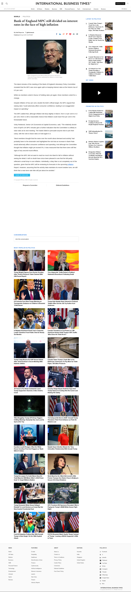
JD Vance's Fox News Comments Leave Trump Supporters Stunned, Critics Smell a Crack (28, 390)
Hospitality (34, 554)
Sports (10, 577)
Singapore (79, 557)
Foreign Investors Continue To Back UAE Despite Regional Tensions (96, 122)
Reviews (103, 9)
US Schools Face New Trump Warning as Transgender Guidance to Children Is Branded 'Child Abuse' (29, 303)
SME (61, 9)
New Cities (34, 577)
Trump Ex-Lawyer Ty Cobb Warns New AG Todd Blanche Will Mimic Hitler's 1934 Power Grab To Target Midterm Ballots (29, 478)
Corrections (57, 565)
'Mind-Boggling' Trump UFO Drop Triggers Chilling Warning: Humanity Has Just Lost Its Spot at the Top (29, 420)
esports (33, 574)
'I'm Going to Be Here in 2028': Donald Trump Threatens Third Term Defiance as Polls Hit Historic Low (63, 420)
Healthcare (34, 557)
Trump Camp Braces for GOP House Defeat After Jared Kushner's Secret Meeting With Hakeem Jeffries (28, 361)
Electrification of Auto (36, 560)
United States (80, 563)
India (78, 554)
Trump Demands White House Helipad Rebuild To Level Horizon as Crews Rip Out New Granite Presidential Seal (28, 507)
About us (56, 551)
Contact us (57, 554)
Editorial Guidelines (62, 185)
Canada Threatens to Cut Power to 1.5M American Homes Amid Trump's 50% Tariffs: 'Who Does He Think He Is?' (62, 332)
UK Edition (124, 9)
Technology (11, 568)
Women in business (36, 571)
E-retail (33, 551)
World (32, 9)
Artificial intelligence (36, 568)
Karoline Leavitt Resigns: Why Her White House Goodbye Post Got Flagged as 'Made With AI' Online (28, 449)
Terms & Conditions (59, 557)
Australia (79, 551)
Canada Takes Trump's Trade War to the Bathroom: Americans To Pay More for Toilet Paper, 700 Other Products (62, 361)
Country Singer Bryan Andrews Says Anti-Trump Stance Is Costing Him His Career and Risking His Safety (63, 390)
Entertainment (87, 9)
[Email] (73, 34)
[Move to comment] (77, 34)
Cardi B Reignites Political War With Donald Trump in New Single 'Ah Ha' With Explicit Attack (28, 536)
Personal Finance (70, 9)
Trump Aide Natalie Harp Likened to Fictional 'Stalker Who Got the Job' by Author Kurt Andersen (63, 303)
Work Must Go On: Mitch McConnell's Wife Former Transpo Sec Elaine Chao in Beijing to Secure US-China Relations (63, 478)
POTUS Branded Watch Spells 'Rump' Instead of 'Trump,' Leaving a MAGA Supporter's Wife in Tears (63, 536)
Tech (78, 9)
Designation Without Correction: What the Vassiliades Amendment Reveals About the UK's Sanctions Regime (95, 155)
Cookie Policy (57, 563)
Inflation (70, 164)
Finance (33, 563)
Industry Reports (35, 582)
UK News (39, 9)
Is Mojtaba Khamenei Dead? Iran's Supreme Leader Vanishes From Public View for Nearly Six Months (29, 332)
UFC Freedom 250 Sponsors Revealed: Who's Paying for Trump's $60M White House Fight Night (63, 507)
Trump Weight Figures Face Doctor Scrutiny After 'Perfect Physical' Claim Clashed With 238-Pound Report (29, 274)
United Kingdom (81, 560)
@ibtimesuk (30, 32)
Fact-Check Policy (59, 571)
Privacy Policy (58, 560)
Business (54, 9)
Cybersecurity (34, 565)
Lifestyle (96, 9)
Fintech (33, 579)
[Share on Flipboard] (67, 34)
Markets (47, 9)
